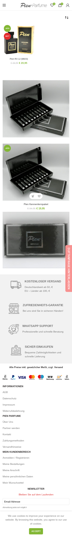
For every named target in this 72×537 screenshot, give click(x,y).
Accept (36, 531)
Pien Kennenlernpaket (36, 204)
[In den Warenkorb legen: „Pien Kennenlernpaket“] (33, 196)
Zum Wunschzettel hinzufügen (39, 196)
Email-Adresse (12, 501)
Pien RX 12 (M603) (19, 59)
